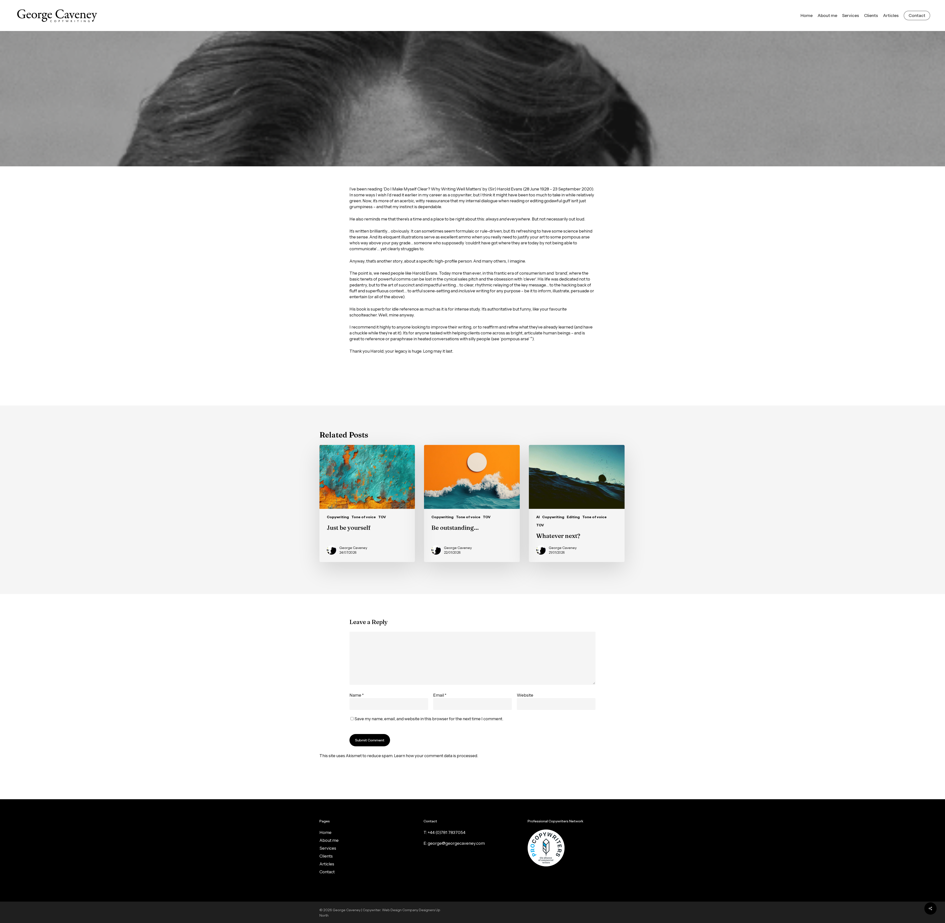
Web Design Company (400, 910)
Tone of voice (363, 517)
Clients (326, 856)
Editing (476, 139)
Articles (326, 863)
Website (525, 695)
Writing (497, 139)
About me (329, 840)
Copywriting (452, 139)
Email (439, 695)
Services (327, 848)
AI (538, 517)
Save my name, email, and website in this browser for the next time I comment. (428, 718)
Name (356, 695)
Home (325, 832)
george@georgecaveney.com (456, 843)
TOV (382, 517)
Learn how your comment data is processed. (436, 755)
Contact (327, 871)
